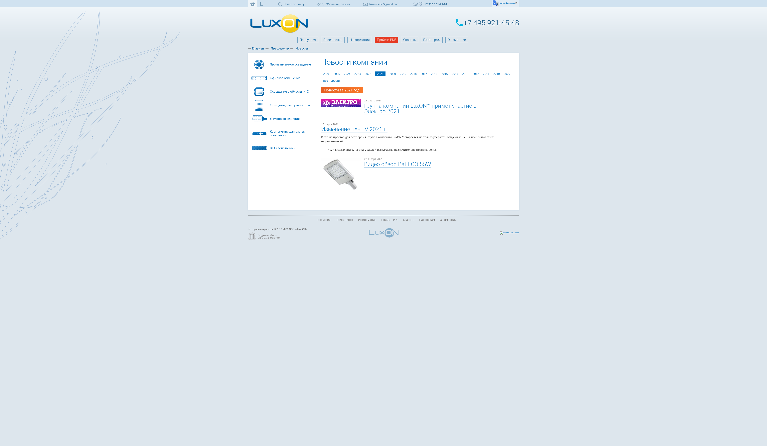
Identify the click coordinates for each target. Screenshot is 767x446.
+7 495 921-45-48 (491, 23)
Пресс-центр (333, 40)
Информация (360, 40)
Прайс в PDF (386, 40)
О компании (457, 40)
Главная (258, 48)
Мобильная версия (261, 3)
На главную (252, 3)
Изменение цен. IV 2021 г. (354, 129)
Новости (302, 48)
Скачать (409, 40)
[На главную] (278, 32)
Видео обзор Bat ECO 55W (397, 164)
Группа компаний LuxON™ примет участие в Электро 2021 (420, 108)
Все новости (331, 80)
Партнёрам (431, 40)
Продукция (308, 40)
